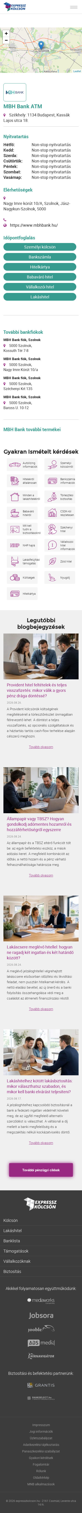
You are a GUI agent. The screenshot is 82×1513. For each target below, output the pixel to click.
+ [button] (6, 33)
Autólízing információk (30, 464)
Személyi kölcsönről (66, 464)
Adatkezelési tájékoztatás (41, 1444)
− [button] (6, 40)
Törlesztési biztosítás (66, 497)
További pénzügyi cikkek (41, 1170)
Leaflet (77, 71)
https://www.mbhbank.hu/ (34, 225)
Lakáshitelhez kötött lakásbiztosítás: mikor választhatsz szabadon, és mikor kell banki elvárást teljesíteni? (40, 1086)
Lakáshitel (40, 297)
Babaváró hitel (40, 277)
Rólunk (41, 1471)
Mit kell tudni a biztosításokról (30, 529)
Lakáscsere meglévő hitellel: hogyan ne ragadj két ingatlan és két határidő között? (40, 952)
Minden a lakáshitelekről (30, 497)
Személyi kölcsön (40, 247)
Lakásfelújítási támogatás (30, 561)
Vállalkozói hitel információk (67, 545)
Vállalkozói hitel (40, 287)
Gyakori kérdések (41, 1458)
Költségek (29, 577)
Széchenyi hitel (66, 529)
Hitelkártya (40, 267)
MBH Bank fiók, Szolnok (22, 339)
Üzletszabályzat (41, 1438)
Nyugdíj (65, 577)
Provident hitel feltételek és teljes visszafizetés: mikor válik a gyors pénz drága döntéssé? (37, 690)
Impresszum (41, 1425)
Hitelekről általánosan (30, 480)
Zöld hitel (66, 561)
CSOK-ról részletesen (67, 513)
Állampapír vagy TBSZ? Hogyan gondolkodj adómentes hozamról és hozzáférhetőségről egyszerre (39, 824)
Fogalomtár (41, 1464)
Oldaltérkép (41, 1477)
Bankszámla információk (67, 480)
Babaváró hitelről (28, 513)
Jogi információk (41, 1431)
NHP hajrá (29, 545)
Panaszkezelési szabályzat (41, 1451)
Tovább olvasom (41, 746)
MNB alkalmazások (41, 1484)
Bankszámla (40, 257)
